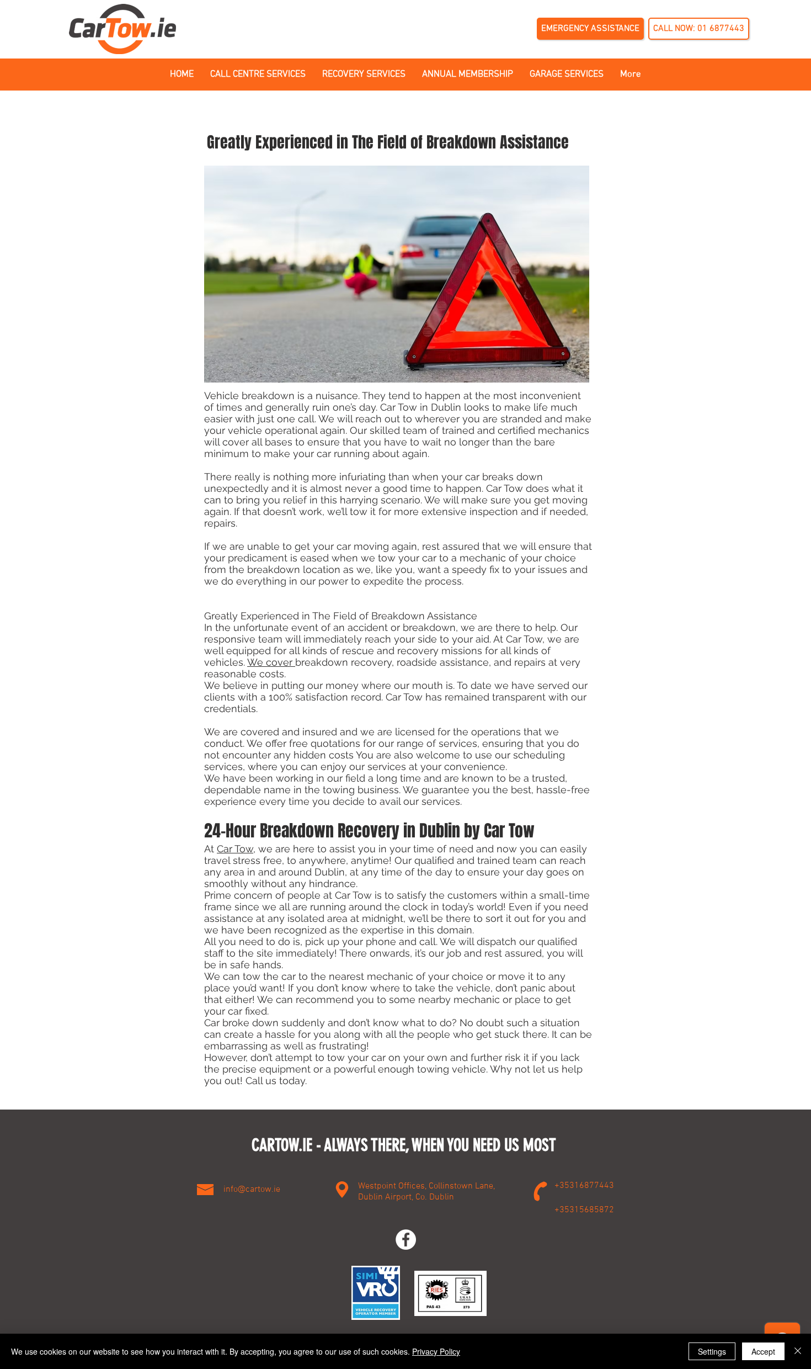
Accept (763, 1351)
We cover (271, 662)
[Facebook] (406, 1239)
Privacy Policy (436, 1351)
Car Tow (235, 849)
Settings (712, 1351)
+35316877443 (584, 1185)
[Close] (797, 1351)
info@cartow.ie (251, 1189)
